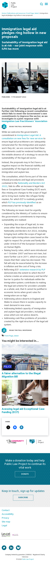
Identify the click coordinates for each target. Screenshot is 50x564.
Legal (4, 525)
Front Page (9, 336)
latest (16, 336)
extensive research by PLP (32, 270)
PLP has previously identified (22, 202)
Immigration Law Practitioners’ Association (24, 121)
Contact (6, 510)
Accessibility (8, 514)
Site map (6, 522)
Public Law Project (28, 559)
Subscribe (23, 498)
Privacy (5, 518)
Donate (25, 474)
